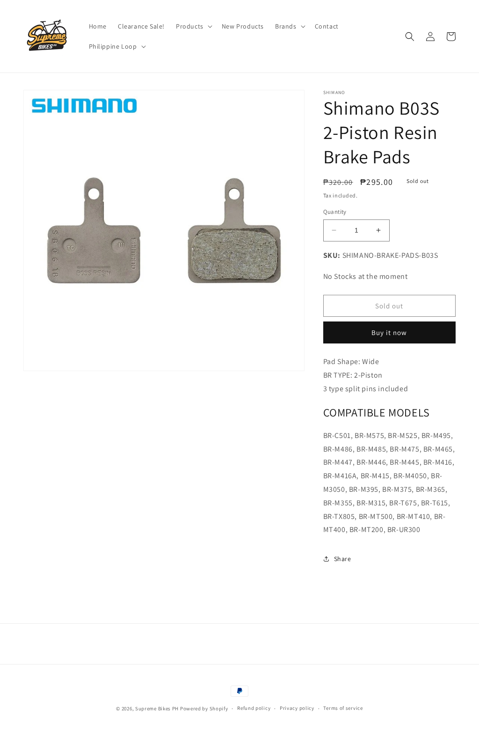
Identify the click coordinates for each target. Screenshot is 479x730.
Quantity (335, 212)
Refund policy (253, 708)
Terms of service (343, 708)
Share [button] (342, 559)
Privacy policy (297, 708)
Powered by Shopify (204, 708)
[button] (193, 26)
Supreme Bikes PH (157, 708)
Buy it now (389, 332)
